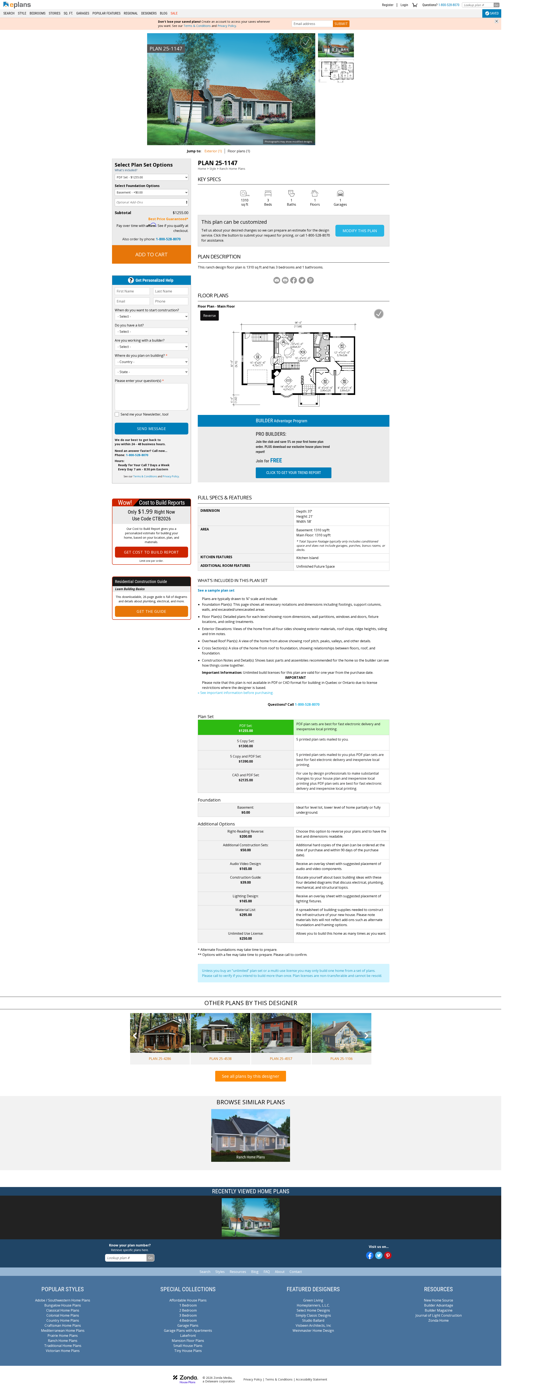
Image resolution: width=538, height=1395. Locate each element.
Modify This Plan (360, 230)
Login (404, 5)
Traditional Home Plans (62, 1345)
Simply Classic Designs (313, 1315)
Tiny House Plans (188, 1350)
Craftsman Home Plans (63, 1325)
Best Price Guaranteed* (168, 219)
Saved (494, 13)
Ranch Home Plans (232, 169)
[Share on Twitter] (302, 280)
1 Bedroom (188, 1305)
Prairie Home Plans (62, 1335)
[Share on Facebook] (293, 280)
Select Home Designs (313, 1310)
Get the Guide (151, 611)
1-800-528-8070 (448, 5)
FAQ (267, 1271)
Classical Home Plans (62, 1310)
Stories (54, 13)
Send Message (151, 428)
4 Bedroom (188, 1320)
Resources (238, 1271)
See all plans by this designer (250, 1076)
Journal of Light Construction (438, 1315)
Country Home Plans (62, 1320)
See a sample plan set (216, 590)
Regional (131, 13)
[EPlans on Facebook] (369, 1255)
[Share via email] (277, 280)
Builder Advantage (438, 1305)
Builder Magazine (438, 1310)
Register (387, 5)
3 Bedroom (188, 1315)
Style (22, 13)
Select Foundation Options (137, 185)
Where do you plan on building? (141, 355)
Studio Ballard (313, 1320)
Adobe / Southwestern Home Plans (62, 1300)
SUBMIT (341, 23)
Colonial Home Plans (62, 1315)
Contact (296, 1271)
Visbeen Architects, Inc (313, 1325)
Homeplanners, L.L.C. (313, 1305)
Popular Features (106, 13)
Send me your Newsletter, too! (144, 414)
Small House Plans (187, 1345)
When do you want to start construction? (147, 310)
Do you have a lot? (129, 325)
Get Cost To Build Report (151, 552)
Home (202, 169)
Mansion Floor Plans (188, 1340)
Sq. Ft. (68, 13)
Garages (82, 13)
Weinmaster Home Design (313, 1330)
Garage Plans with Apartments (188, 1330)
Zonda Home (438, 1320)
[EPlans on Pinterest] (387, 1255)
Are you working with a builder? (140, 340)
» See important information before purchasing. (235, 692)
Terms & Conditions (197, 26)
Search (9, 13)
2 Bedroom (188, 1310)
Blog (163, 13)
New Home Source (438, 1300)
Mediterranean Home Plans (62, 1330)
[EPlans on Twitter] (378, 1255)
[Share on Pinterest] (310, 280)
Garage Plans (187, 1325)
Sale (174, 13)
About (280, 1271)
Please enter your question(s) (139, 380)
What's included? (126, 170)
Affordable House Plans (188, 1300)
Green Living (313, 1300)
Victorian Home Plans (63, 1350)
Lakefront (188, 1335)
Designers (149, 13)
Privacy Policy (227, 26)
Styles (220, 1271)
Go (496, 5)
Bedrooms (37, 13)
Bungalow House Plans (62, 1305)
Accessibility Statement (311, 1379)
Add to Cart (151, 254)
